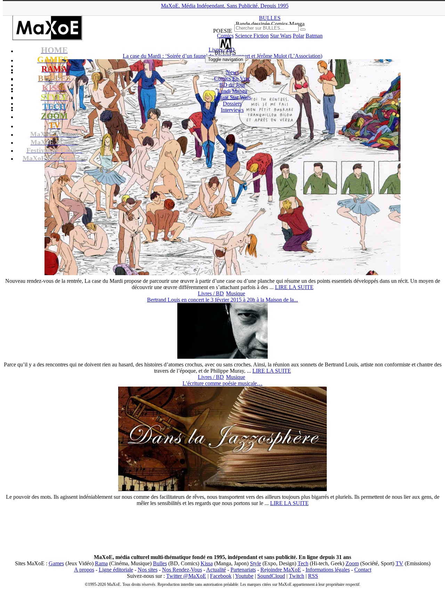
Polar (298, 36)
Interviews (232, 110)
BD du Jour (232, 85)
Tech (303, 563)
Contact (362, 570)
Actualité (216, 570)
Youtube (244, 576)
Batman (314, 36)
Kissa (207, 563)
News (232, 72)
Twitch (296, 576)
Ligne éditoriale (116, 570)
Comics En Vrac (232, 78)
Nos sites (147, 570)
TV (399, 563)
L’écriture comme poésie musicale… (222, 383)
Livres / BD (211, 293)
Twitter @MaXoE (186, 576)
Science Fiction (252, 36)
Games (56, 563)
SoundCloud (271, 576)
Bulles (160, 563)
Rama (101, 563)
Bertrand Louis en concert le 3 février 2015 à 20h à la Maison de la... (222, 300)
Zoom (352, 563)
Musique (235, 293)
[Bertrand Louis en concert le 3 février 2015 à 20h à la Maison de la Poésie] (222, 357)
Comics (225, 36)
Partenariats (243, 570)
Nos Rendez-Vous (182, 570)
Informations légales (328, 570)
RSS (313, 576)
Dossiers (232, 104)
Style (255, 563)
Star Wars (280, 36)
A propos (84, 570)
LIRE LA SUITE (294, 287)
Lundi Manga (232, 91)
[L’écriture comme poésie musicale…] (222, 489)
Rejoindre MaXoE (280, 570)
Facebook (221, 576)
